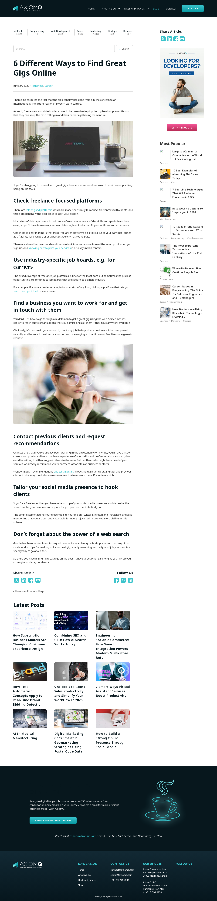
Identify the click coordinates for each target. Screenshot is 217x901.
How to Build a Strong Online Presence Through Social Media (110, 740)
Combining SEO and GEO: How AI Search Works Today (70, 639)
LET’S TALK (193, 8)
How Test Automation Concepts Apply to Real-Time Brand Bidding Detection (28, 696)
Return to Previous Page (29, 591)
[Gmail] (38, 580)
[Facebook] (31, 580)
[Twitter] (16, 580)
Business (127, 30)
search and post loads (26, 291)
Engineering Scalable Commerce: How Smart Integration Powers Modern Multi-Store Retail (112, 646)
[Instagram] (178, 872)
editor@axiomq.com (121, 874)
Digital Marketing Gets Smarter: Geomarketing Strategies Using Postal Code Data (69, 742)
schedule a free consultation (53, 820)
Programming (37, 30)
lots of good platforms (39, 210)
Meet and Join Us (87, 880)
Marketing (95, 30)
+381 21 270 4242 (119, 880)
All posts (18, 30)
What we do (109, 8)
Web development (60, 30)
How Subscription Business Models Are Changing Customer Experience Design (29, 642)
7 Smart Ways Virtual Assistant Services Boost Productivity (113, 691)
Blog (156, 8)
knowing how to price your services (50, 248)
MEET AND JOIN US (134, 8)
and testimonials (64, 471)
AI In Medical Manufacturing (25, 735)
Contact (171, 8)
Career (80, 30)
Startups (112, 30)
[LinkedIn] (24, 580)
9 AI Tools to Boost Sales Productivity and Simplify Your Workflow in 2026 (69, 693)
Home (91, 8)
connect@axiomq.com (82, 836)
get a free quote (182, 127)
